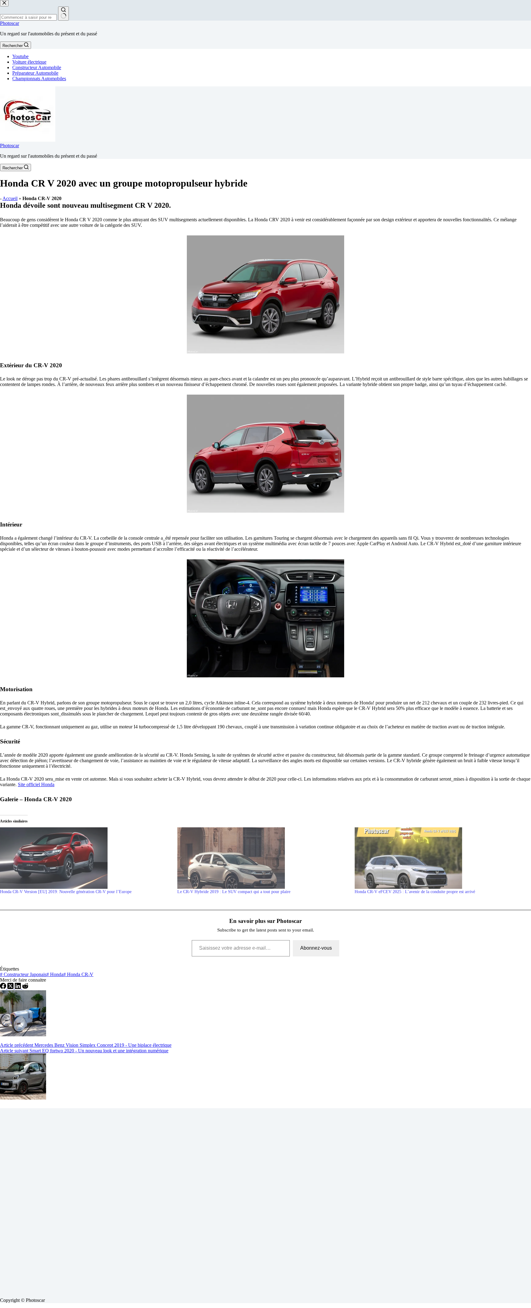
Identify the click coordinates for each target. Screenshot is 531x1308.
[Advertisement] (184, 1200)
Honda (54, 974)
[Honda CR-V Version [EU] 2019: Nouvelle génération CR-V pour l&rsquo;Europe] (85, 858)
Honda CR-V (78, 974)
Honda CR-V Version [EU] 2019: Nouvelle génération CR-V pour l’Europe (66, 891)
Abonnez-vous (316, 948)
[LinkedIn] (18, 987)
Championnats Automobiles (39, 78)
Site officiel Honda (36, 784)
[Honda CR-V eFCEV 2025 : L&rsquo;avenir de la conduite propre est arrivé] (440, 858)
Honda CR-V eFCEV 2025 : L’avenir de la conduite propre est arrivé (415, 891)
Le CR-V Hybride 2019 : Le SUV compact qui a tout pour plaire (233, 891)
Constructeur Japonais (23, 974)
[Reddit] (25, 987)
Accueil (10, 198)
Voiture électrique (29, 62)
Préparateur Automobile (35, 73)
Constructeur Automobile (36, 67)
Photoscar (9, 23)
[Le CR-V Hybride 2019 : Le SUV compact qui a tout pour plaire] (262, 858)
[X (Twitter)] (11, 987)
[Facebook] (3, 987)
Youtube (20, 56)
